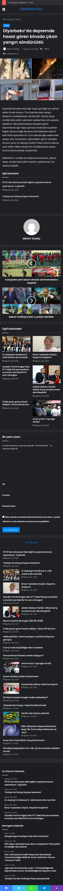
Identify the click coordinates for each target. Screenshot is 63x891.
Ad (4, 484)
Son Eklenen (31, 542)
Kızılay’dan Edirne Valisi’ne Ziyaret (39, 684)
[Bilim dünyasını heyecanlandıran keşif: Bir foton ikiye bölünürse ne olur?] (11, 730)
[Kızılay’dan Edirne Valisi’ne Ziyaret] (11, 688)
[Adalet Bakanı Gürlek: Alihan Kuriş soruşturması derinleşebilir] (47, 374)
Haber (18, 19)
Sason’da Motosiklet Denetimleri (21, 676)
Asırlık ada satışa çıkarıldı (35, 713)
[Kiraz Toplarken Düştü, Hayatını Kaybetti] (47, 344)
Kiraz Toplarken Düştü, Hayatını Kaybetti (45, 356)
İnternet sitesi (8, 506)
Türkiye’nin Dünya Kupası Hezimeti (20, 196)
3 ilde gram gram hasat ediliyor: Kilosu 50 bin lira (15, 403)
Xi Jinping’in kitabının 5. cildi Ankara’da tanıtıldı (28, 2)
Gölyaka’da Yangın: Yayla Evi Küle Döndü (24, 705)
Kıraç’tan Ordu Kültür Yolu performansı (24, 740)
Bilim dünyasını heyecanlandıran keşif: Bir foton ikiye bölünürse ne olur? (39, 729)
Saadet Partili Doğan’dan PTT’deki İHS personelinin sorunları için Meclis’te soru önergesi (16, 371)
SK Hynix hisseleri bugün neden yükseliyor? (25, 697)
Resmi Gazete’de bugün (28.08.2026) (23, 620)
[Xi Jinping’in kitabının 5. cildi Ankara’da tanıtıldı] (16, 344)
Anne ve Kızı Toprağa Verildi (44, 420)
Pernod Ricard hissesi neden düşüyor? (23, 655)
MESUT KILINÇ (13, 49)
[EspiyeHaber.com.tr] (31, 9)
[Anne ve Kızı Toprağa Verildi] (47, 408)
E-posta (6, 495)
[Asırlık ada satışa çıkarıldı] (11, 717)
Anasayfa (9, 19)
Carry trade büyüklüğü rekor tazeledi (23, 647)
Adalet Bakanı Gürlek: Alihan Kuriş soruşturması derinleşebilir (46, 389)
